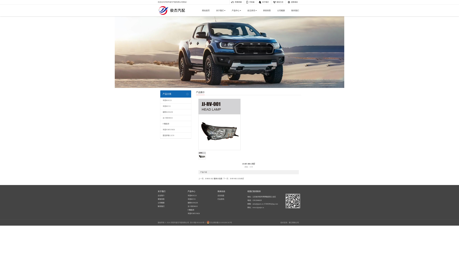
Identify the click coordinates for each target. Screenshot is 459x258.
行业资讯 (221, 199)
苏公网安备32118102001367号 (221, 222)
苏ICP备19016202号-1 (198, 222)
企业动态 (221, 195)
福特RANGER (168, 112)
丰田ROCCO (167, 100)
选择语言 (294, 2)
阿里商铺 (238, 2)
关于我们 (265, 2)
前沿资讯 (251, 11)
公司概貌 (281, 11)
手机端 (251, 2)
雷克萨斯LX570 (168, 135)
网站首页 (206, 11)
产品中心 (236, 11)
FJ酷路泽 (166, 124)
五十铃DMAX (168, 118)
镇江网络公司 (294, 222)
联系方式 (280, 2)
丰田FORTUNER (169, 130)
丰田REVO (167, 106)
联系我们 (295, 11)
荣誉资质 (267, 11)
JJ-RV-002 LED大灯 (237, 179)
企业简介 (161, 195)
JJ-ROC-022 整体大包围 (213, 179)
